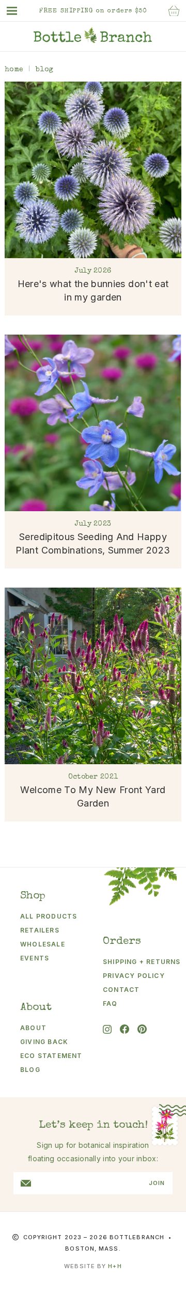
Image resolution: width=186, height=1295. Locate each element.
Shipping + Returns (135, 962)
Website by (92, 1266)
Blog (30, 1069)
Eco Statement (51, 1056)
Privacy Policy (134, 976)
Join (157, 1183)
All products (48, 916)
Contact (121, 989)
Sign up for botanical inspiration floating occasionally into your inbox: (93, 1152)
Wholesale (42, 944)
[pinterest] (142, 1029)
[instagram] (107, 1029)
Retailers (39, 930)
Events (34, 958)
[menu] (17, 11)
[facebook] (124, 1029)
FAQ (110, 1003)
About (33, 1028)
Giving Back (44, 1042)
